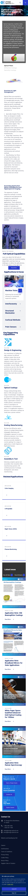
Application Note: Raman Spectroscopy (13, 764)
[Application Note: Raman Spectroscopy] (14, 742)
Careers (3, 845)
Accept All (14, 889)
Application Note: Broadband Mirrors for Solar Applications (13, 662)
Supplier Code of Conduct (8, 863)
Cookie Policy (10, 884)
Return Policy (4, 860)
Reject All (14, 893)
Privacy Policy (5, 855)
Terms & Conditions (6, 852)
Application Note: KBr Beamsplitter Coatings (14, 614)
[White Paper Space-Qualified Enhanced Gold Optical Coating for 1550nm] (14, 690)
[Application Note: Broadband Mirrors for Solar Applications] (14, 640)
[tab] (14, 66)
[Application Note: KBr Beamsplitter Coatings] (14, 592)
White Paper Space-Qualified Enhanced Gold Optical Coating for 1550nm (13, 714)
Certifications (5, 849)
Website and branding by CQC (9, 838)
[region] (14, 885)
